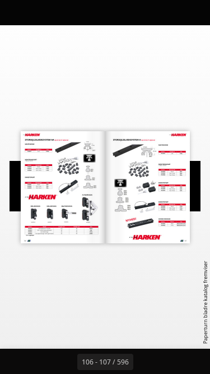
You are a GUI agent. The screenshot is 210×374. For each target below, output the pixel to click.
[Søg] (40, 12)
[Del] (169, 12)
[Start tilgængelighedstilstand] (65, 12)
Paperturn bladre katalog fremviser (205, 302)
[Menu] (15, 12)
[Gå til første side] (40, 361)
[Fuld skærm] (194, 12)
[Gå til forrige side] (65, 361)
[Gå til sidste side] (170, 361)
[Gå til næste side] (145, 361)
